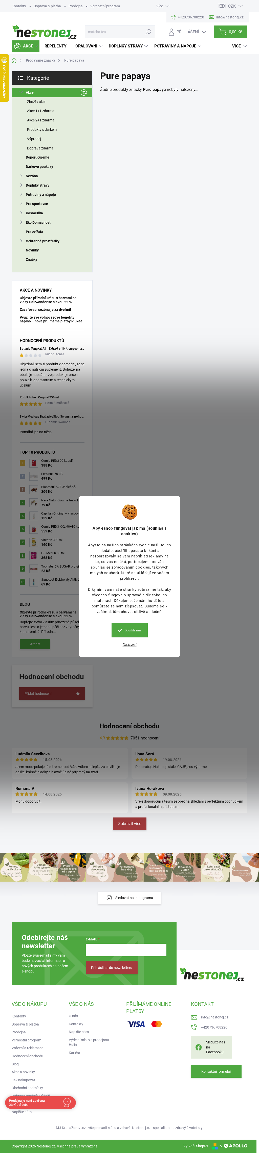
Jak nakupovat (23, 1080)
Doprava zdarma (40, 148)
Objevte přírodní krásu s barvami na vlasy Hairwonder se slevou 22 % (48, 300)
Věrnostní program (105, 6)
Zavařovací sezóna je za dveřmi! (45, 310)
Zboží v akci (36, 102)
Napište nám (22, 1112)
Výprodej (34, 139)
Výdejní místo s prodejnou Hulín (89, 1042)
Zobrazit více (129, 823)
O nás (73, 1016)
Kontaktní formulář (216, 1071)
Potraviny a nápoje (41, 195)
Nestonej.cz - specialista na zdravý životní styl (167, 1128)
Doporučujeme (37, 157)
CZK (232, 6)
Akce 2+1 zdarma (40, 120)
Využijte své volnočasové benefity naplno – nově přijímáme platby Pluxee (51, 319)
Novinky (32, 250)
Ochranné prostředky (42, 241)
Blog (15, 1064)
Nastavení (130, 645)
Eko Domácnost (38, 222)
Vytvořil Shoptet (195, 1146)
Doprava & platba (47, 6)
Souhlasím (133, 630)
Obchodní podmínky (27, 1088)
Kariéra (74, 1053)
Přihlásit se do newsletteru (111, 968)
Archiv (35, 644)
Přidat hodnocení (38, 693)
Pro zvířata (34, 232)
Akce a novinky (23, 1072)
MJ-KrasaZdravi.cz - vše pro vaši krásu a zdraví (93, 1128)
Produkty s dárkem (42, 129)
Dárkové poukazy (39, 167)
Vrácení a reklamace (27, 1048)
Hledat (148, 32)
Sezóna (32, 176)
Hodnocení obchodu (129, 726)
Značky (31, 260)
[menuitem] (25, 46)
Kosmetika (34, 213)
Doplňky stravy (37, 185)
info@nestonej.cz (214, 1017)
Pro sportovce (37, 204)
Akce (30, 92)
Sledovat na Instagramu (134, 898)
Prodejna (76, 6)
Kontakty (19, 6)
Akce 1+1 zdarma (40, 111)
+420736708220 (214, 1027)
